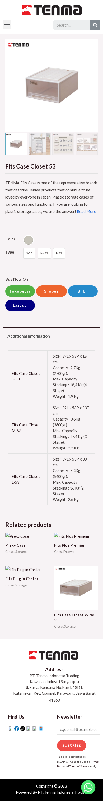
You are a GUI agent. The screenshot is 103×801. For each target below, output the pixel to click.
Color (10, 239)
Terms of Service (79, 766)
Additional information (28, 336)
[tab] (51, 336)
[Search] (95, 25)
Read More (86, 211)
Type (9, 252)
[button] (7, 24)
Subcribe (71, 745)
